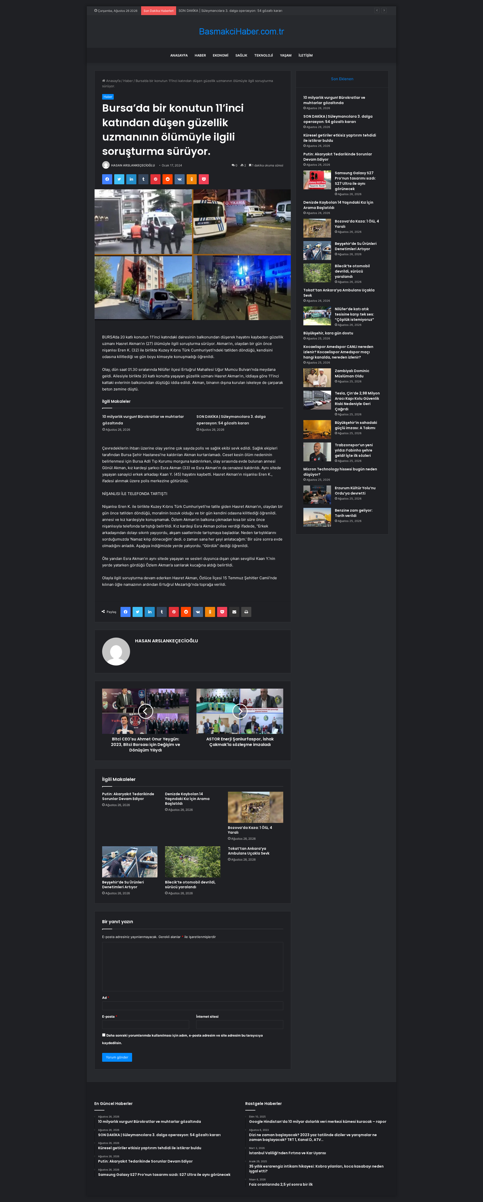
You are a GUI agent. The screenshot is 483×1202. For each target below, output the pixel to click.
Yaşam (286, 55)
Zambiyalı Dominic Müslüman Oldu (352, 373)
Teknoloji (263, 55)
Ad (105, 998)
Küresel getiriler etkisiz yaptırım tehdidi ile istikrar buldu (222, 11)
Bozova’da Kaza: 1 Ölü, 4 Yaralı (250, 830)
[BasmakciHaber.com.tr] (241, 31)
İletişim (306, 55)
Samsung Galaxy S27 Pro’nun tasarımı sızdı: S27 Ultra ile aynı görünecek (355, 180)
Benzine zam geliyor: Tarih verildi (354, 513)
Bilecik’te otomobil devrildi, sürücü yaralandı (190, 884)
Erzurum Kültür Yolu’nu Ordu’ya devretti (355, 490)
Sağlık (241, 55)
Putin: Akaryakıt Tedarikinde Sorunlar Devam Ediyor (128, 796)
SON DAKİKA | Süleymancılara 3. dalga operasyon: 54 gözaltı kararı (338, 119)
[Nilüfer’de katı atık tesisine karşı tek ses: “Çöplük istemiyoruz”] (317, 315)
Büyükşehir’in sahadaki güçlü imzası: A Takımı (356, 425)
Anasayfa (179, 55)
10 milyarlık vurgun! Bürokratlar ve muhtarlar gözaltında (334, 100)
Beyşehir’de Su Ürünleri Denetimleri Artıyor (123, 884)
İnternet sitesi (207, 1016)
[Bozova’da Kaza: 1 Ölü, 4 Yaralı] (255, 807)
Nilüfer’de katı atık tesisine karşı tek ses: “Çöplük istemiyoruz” (354, 314)
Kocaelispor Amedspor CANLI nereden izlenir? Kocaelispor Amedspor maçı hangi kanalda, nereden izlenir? (338, 352)
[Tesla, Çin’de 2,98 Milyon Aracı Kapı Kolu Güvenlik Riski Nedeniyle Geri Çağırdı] (317, 400)
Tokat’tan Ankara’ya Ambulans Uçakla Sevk (248, 851)
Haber (200, 55)
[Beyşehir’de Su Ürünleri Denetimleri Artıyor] (129, 861)
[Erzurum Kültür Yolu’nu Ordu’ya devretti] (317, 494)
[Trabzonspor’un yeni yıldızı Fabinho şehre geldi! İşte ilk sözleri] (317, 451)
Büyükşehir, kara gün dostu (328, 333)
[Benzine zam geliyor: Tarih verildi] (317, 517)
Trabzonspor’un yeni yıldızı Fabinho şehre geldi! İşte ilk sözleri (354, 450)
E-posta (109, 1016)
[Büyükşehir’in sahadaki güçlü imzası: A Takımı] (317, 429)
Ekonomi (220, 55)
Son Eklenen (342, 78)
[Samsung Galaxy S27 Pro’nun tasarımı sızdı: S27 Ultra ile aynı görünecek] (317, 179)
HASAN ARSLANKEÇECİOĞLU (133, 165)
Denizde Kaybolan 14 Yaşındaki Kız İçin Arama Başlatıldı (187, 798)
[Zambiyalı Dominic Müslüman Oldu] (317, 377)
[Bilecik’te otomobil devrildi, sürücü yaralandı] (192, 861)
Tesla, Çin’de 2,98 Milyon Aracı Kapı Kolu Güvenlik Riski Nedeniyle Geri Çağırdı (357, 401)
